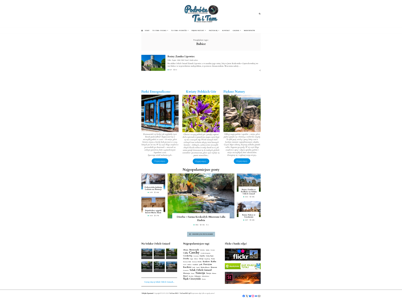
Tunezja (200, 273)
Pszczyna (207, 264)
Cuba (185, 253)
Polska (169, 60)
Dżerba (186, 258)
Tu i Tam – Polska (159, 30)
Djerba (202, 256)
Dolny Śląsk (209, 256)
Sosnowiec (186, 270)
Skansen (214, 267)
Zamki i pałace (193, 60)
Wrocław (191, 276)
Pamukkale (195, 264)
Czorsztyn (196, 256)
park (200, 264)
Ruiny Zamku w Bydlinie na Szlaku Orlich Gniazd (249, 191)
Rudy (193, 267)
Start (147, 30)
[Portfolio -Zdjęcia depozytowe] (243, 266)
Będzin (207, 250)
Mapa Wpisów (249, 30)
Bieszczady (194, 250)
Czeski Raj (187, 256)
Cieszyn (212, 250)
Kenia (213, 259)
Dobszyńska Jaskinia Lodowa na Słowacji (153, 188)
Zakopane (198, 276)
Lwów (184, 264)
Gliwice (196, 259)
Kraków (206, 261)
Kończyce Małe (187, 262)
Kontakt (226, 30)
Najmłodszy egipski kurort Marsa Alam (153, 211)
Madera (189, 264)
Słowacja (186, 273)
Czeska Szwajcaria (205, 253)
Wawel (185, 276)
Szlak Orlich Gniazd (183, 60)
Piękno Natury (197, 30)
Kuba (213, 261)
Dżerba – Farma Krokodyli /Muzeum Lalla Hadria (201, 218)
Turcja (208, 273)
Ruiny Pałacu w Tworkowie (248, 216)
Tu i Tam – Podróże (179, 30)
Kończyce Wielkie (197, 262)
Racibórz (187, 267)
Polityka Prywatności (147, 293)
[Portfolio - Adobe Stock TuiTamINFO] (243, 278)
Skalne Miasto (205, 267)
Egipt (191, 259)
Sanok (198, 267)
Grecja (201, 259)
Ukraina (214, 273)
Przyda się (213, 30)
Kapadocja (207, 259)
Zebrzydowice (205, 276)
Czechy (194, 252)
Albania (185, 250)
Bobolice (202, 250)
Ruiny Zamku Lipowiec (181, 56)
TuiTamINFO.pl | (185, 293)
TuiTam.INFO (174, 293)
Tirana (192, 273)
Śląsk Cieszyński (192, 279)
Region (174, 60)
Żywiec (204, 279)
